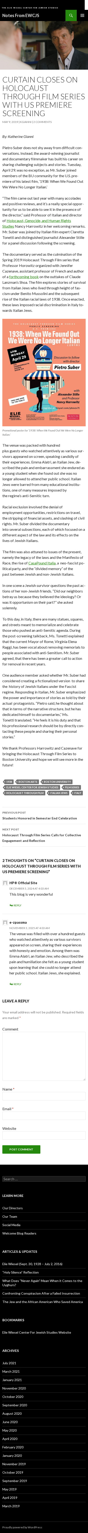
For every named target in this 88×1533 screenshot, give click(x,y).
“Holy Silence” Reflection (20, 1272)
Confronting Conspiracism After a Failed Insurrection (41, 1293)
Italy (77, 792)
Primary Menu (82, 15)
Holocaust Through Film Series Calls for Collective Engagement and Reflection (41, 835)
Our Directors (12, 1208)
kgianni (25, 122)
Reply (17, 905)
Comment (10, 1029)
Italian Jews (59, 792)
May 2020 (9, 1430)
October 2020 (12, 1397)
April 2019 (9, 1498)
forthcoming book (24, 276)
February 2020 (12, 1447)
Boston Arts (28, 781)
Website (9, 1128)
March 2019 (11, 1506)
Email (8, 1108)
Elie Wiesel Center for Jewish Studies (32, 787)
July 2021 (9, 1363)
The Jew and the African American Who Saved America (42, 1302)
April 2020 (9, 1439)
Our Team (9, 1216)
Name (8, 1089)
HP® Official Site (23, 883)
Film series (72, 787)
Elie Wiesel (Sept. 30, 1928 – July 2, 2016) (32, 1264)
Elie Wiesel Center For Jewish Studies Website (36, 1332)
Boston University (57, 781)
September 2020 (14, 1405)
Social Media (11, 1225)
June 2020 (10, 1422)
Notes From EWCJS (20, 15)
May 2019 (9, 1489)
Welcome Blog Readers (19, 1233)
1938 (9, 781)
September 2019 (14, 1481)
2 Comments (42, 122)
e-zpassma (18, 922)
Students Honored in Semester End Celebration (39, 815)
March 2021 (11, 1371)
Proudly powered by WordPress (22, 1527)
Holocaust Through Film (25, 792)
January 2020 (12, 1456)
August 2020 (12, 1413)
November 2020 (14, 1388)
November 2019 (14, 1464)
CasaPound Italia (42, 563)
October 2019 (12, 1472)
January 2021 (12, 1380)
